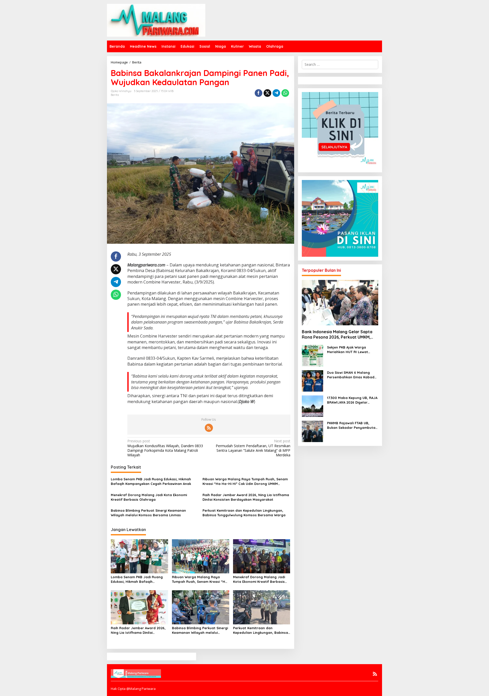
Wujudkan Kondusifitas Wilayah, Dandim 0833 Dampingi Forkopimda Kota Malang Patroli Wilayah (165, 448)
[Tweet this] (267, 93)
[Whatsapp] (285, 93)
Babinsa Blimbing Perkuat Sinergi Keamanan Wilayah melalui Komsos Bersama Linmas (148, 512)
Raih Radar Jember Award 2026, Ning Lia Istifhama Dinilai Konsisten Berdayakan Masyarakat (245, 497)
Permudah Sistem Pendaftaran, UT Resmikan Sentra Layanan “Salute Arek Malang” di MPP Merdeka (253, 448)
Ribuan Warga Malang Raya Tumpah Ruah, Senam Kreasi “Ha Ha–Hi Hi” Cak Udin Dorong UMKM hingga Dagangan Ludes (245, 481)
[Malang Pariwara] (156, 19)
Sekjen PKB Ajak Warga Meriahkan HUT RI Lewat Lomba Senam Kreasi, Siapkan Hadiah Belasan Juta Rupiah (352, 349)
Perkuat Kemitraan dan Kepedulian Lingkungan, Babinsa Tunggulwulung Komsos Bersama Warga (244, 512)
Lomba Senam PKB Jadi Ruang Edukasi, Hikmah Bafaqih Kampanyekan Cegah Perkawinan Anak (151, 481)
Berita (115, 95)
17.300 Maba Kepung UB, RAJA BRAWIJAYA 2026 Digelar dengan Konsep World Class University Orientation (352, 400)
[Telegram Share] (276, 93)
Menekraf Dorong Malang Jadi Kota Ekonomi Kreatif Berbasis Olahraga (149, 497)
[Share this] (258, 93)
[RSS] (209, 428)
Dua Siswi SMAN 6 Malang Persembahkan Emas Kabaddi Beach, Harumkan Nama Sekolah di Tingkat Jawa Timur (352, 374)
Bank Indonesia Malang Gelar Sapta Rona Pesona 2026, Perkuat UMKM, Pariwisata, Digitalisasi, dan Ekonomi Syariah (338, 334)
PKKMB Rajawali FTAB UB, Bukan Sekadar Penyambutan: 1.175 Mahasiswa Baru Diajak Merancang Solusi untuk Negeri (352, 425)
